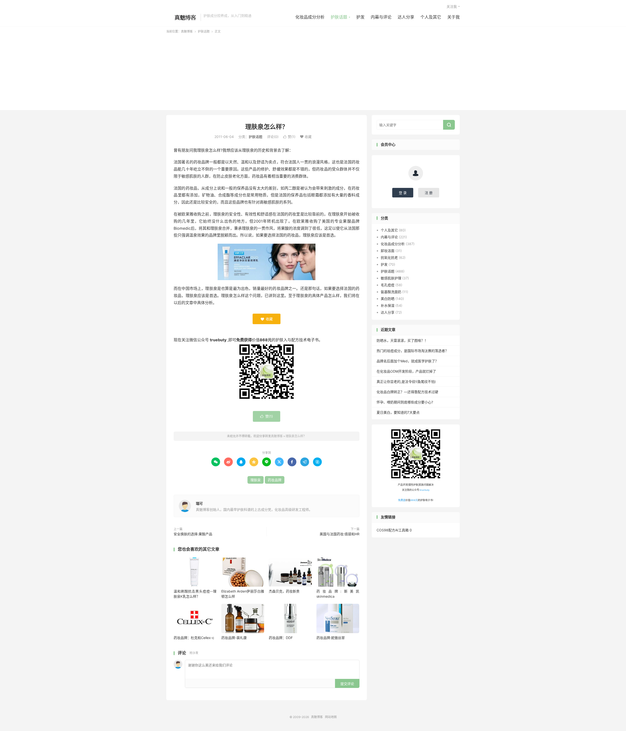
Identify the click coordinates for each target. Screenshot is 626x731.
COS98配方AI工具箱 (393, 530)
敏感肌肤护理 (391, 278)
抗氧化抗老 (389, 257)
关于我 (453, 17)
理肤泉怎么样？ (266, 126)
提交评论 (347, 684)
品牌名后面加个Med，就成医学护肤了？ (407, 361)
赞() (289, 137)
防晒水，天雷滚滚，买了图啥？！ (402, 340)
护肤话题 (339, 17)
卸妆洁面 (387, 251)
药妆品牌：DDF (281, 638)
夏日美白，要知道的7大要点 (398, 412)
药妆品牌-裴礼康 (234, 638)
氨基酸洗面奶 (391, 292)
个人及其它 (430, 17)
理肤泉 (255, 480)
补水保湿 (387, 305)
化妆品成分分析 (309, 17)
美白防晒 (387, 299)
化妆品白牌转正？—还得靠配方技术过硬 (407, 392)
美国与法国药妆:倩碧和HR (339, 534)
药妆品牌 (274, 480)
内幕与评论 (381, 17)
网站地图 (331, 717)
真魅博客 (182, 17)
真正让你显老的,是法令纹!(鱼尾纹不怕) (406, 381)
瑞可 (199, 503)
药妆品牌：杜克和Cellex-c (194, 638)
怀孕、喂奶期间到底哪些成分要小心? (405, 402)
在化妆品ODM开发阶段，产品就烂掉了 (406, 371)
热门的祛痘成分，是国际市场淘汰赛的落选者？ (412, 351)
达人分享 (406, 17)
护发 (360, 17)
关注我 (452, 6)
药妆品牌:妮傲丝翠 (330, 638)
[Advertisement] (313, 70)
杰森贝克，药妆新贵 (284, 591)
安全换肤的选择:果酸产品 (193, 534)
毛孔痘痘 (387, 285)
